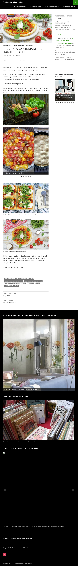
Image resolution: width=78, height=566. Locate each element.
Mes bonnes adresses (69, 6)
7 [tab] (69, 102)
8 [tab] (71, 102)
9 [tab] (73, 102)
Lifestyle (7, 283)
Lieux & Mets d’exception (52, 6)
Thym (37, 283)
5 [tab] (30, 176)
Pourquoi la (65, 43)
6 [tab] (67, 102)
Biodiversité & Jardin (20, 6)
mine (18, 56)
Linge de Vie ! (9, 295)
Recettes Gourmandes (19, 283)
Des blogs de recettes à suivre (13, 281)
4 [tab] (28, 176)
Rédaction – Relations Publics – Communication (17, 538)
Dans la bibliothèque (35, 6)
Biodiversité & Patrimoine (13, 2)
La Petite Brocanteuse (9, 302)
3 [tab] (26, 176)
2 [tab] (23, 176)
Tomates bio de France (11, 285)
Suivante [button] (46, 150)
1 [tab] (21, 176)
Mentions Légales (7, 563)
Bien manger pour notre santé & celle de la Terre (19, 278)
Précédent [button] (5, 150)
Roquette (31, 283)
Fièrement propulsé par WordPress (23, 563)
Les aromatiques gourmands (33, 281)
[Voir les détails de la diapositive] (39, 355)
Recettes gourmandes (25, 45)
